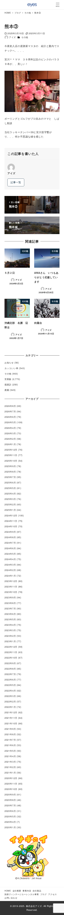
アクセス (52, 894)
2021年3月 (10, 761)
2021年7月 (10, 739)
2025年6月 (10, 482)
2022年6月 (10, 679)
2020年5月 (10, 816)
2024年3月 (10, 564)
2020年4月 (10, 821)
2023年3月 (10, 630)
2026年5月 (10, 422)
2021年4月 (10, 756)
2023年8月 (10, 603)
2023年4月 (10, 624)
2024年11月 (11, 520)
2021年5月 (10, 750)
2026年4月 (10, 427)
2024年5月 (10, 553)
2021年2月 (10, 767)
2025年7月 (10, 477)
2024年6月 (10, 548)
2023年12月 (11, 581)
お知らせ (9, 362)
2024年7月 (10, 542)
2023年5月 (10, 619)
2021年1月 (10, 772)
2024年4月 (10, 559)
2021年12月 (11, 712)
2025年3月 (10, 499)
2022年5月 (10, 685)
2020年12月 (11, 778)
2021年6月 (10, 745)
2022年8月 (10, 668)
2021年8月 (10, 734)
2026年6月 (10, 416)
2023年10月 (11, 592)
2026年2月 (10, 438)
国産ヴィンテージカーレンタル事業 (22, 894)
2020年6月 (10, 811)
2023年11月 (11, 586)
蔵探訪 (8, 384)
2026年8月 (10, 405)
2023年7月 (10, 608)
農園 (7, 389)
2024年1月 (10, 575)
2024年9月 (10, 531)
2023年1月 (10, 641)
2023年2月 (10, 635)
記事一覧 (16, 182)
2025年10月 (11, 460)
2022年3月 (10, 696)
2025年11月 (11, 455)
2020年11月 (11, 783)
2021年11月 (11, 717)
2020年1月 (10, 827)
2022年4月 (10, 690)
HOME (8, 890)
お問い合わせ (11, 897)
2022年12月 (11, 646)
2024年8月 (10, 537)
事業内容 (27, 890)
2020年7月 (10, 805)
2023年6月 (10, 613)
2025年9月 (10, 466)
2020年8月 (10, 799)
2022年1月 (10, 706)
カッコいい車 (11, 368)
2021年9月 (10, 728)
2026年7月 (10, 411)
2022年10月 (11, 657)
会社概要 (17, 890)
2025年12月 (11, 449)
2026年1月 (10, 444)
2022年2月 (10, 701)
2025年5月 (10, 488)
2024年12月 (11, 515)
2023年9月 (10, 597)
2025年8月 (10, 471)
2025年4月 (10, 493)
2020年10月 (11, 789)
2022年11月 (11, 652)
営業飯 (8, 379)
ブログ (43, 894)
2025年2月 (10, 504)
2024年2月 (10, 570)
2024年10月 (11, 526)
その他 (24, 37)
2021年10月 (11, 723)
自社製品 (37, 890)
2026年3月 (10, 433)
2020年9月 (10, 794)
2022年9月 (10, 663)
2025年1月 (10, 509)
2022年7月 (10, 674)
